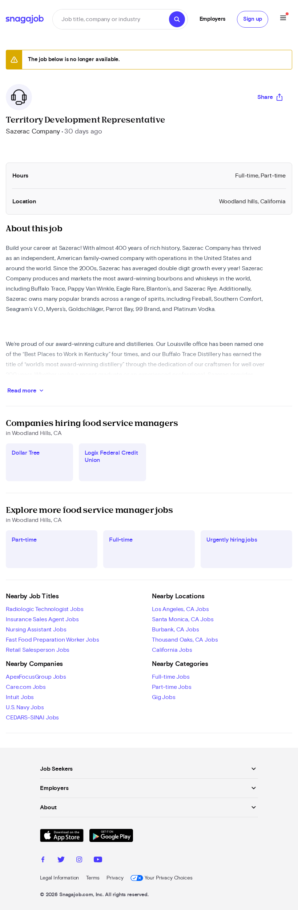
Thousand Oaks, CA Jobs (185, 640)
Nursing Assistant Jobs (36, 629)
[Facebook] (43, 860)
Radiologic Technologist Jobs (45, 609)
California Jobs (172, 650)
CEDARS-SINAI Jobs (32, 718)
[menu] (283, 19)
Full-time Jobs (171, 677)
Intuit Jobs (20, 697)
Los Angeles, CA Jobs (180, 609)
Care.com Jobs (26, 687)
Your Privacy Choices (168, 878)
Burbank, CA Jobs (175, 629)
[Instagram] (79, 860)
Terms (92, 878)
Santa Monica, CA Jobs (183, 619)
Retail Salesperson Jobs (37, 650)
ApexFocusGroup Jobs (36, 677)
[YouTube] (98, 860)
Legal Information (59, 878)
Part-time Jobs (172, 687)
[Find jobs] (177, 19)
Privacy (114, 878)
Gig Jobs (164, 697)
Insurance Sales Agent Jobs (42, 619)
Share (265, 97)
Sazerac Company (33, 131)
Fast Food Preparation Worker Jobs (52, 640)
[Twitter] (61, 860)
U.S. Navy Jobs (25, 707)
